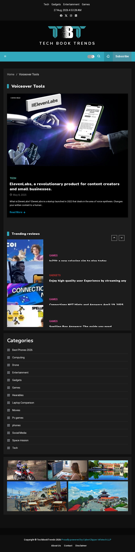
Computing (18, 357)
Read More (16, 212)
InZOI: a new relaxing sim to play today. (78, 259)
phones (16, 425)
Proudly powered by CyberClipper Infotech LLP (86, 539)
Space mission (20, 440)
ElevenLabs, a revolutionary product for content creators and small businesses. (65, 186)
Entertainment (71, 4)
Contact (68, 545)
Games (86, 4)
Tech (46, 4)
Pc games (17, 417)
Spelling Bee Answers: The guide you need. (80, 325)
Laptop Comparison (23, 402)
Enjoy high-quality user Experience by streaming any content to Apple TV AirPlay (87, 281)
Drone (15, 365)
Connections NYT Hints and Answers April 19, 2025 (86, 303)
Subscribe (122, 56)
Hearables (18, 395)
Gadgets (56, 4)
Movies (16, 410)
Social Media (19, 432)
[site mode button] (90, 56)
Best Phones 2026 (22, 350)
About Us (56, 545)
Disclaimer (81, 545)
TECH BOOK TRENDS (67, 43)
